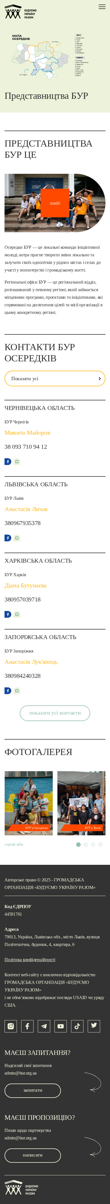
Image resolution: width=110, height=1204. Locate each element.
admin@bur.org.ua (21, 1073)
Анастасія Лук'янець (31, 661)
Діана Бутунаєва (26, 585)
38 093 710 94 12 (26, 446)
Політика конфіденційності (30, 959)
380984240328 (23, 675)
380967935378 (23, 522)
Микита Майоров (27, 432)
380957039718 (23, 599)
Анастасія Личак (26, 508)
